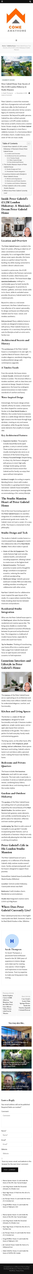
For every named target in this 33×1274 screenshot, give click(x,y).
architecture (8, 349)
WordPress (12, 1270)
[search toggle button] (30, 2)
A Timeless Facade (14, 158)
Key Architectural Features (16, 162)
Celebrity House (8, 80)
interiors (7, 695)
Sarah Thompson (8, 93)
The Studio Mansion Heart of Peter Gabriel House (15, 166)
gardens (7, 802)
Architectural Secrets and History (16, 156)
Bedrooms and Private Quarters (16, 181)
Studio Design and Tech (14, 169)
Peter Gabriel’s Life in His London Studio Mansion (15, 187)
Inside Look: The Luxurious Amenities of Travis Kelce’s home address (15, 1043)
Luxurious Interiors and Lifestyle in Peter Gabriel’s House (15, 175)
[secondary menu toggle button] (2, 1)
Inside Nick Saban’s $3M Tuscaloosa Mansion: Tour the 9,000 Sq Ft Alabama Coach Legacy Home (15, 1064)
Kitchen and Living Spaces (14, 179)
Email (3, 1140)
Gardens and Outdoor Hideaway (16, 183)
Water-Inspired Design (16, 160)
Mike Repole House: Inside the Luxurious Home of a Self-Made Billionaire (16, 1087)
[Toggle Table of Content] (28, 143)
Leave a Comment (6, 95)
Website (4, 1149)
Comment (5, 1111)
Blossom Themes (17, 1269)
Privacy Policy (20, 1270)
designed (20, 541)
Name (3, 1131)
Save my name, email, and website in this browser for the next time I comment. (16, 1162)
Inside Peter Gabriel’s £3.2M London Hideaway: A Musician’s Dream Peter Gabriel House (15, 149)
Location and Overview (13, 153)
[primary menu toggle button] (17, 40)
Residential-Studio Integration (16, 171)
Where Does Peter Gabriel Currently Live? (15, 192)
